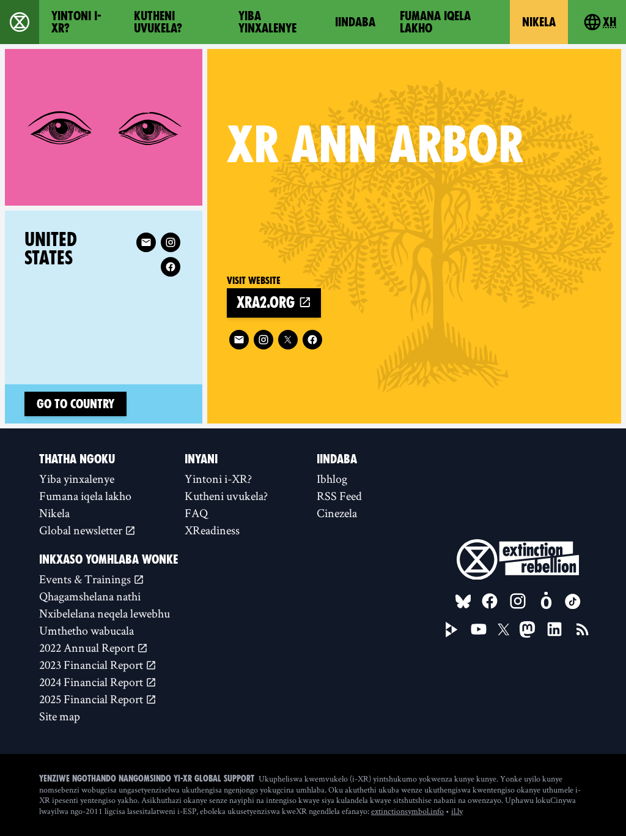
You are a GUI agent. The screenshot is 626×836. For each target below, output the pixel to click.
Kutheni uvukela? (158, 22)
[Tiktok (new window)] (573, 601)
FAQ (196, 513)
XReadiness (212, 530)
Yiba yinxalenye (267, 22)
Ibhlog (332, 479)
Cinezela (337, 513)
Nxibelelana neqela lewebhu (104, 613)
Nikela (539, 22)
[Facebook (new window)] (312, 339)
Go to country (75, 404)
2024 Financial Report (92, 682)
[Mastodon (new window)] (527, 629)
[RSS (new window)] (583, 629)
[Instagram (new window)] (263, 339)
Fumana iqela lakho (435, 22)
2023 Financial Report (92, 665)
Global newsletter (82, 530)
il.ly (457, 810)
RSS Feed (339, 496)
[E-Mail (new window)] (239, 339)
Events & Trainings (86, 579)
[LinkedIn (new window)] (554, 629)
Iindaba (355, 22)
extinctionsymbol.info (407, 810)
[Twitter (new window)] (288, 339)
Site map (59, 716)
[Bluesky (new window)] (463, 601)
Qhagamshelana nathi (90, 596)
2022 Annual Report (88, 647)
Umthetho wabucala (86, 630)
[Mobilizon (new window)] (546, 601)
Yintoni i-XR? (76, 22)
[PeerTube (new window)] (452, 630)
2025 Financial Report (92, 699)
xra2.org (267, 303)
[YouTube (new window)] (479, 629)
